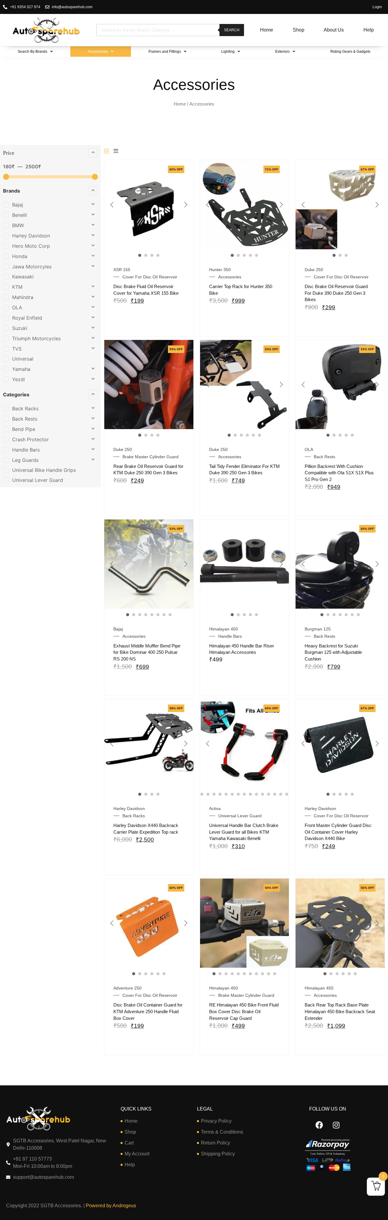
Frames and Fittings (165, 51)
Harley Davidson (129, 808)
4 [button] (157, 255)
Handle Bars (230, 636)
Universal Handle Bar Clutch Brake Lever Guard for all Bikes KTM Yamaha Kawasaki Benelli (243, 832)
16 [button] (268, 794)
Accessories (98, 51)
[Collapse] (93, 153)
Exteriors (282, 51)
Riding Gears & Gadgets (350, 51)
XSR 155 (121, 269)
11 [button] (238, 794)
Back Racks (133, 815)
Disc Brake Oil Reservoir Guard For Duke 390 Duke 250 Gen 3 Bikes (336, 293)
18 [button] (280, 794)
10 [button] (232, 794)
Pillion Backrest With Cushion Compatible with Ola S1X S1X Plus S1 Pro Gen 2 (339, 473)
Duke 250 (314, 269)
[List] (115, 151)
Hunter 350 (220, 269)
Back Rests (324, 456)
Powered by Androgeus (110, 1205)
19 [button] (286, 794)
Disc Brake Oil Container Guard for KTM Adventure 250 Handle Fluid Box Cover (147, 1011)
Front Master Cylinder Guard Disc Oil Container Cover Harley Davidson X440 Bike (338, 832)
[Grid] (106, 151)
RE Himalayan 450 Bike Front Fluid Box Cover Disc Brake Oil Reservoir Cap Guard (244, 1011)
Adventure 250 (127, 988)
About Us (334, 29)
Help (368, 29)
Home (266, 29)
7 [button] (164, 614)
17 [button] (274, 794)
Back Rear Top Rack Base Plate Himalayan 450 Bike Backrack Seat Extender (340, 1011)
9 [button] (226, 794)
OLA (309, 449)
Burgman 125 (318, 629)
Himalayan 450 (223, 629)
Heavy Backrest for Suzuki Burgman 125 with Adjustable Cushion (333, 652)
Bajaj (118, 629)
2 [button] (145, 255)
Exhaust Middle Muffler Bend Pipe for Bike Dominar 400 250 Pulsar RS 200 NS (146, 652)
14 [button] (256, 794)
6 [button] (259, 435)
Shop (298, 29)
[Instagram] (336, 1125)
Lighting (228, 51)
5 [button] (256, 255)
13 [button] (250, 794)
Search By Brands (32, 51)
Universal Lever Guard (240, 815)
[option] (148, 204)
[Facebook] (319, 1125)
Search (231, 30)
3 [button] (151, 255)
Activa (215, 808)
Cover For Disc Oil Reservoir (149, 276)
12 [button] (244, 794)
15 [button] (262, 794)
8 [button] (170, 614)
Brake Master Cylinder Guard (150, 456)
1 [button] (139, 255)
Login (377, 7)
